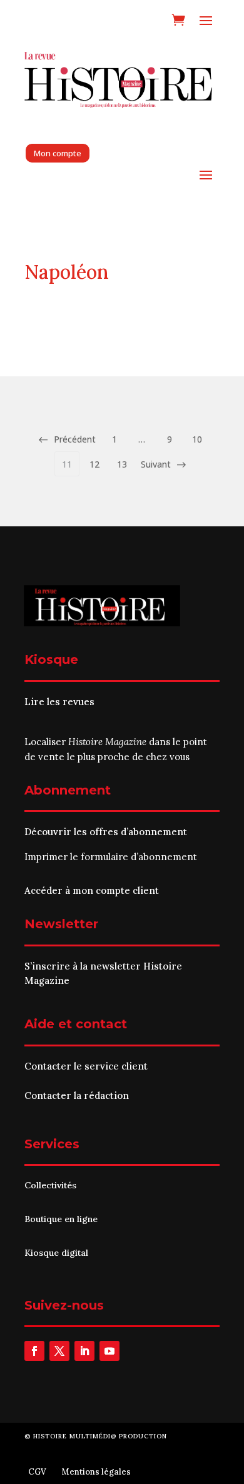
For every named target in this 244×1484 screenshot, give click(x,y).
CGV (37, 1471)
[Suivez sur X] (59, 1351)
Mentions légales (96, 1471)
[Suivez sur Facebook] (34, 1351)
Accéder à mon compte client (91, 890)
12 (94, 464)
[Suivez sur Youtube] (109, 1351)
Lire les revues (59, 702)
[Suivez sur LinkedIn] (84, 1351)
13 (122, 464)
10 (197, 439)
